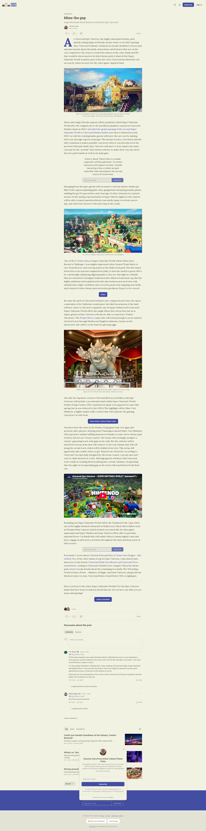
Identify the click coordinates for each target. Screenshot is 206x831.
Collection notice (117, 816)
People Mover (87, 317)
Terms (108, 816)
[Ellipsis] (141, 651)
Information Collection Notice (102, 791)
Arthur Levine (74, 26)
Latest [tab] (72, 729)
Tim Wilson (73, 652)
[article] (103, 740)
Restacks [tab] (78, 632)
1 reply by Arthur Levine (79, 709)
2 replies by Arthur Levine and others (84, 686)
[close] (123, 749)
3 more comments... (71, 718)
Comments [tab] (69, 632)
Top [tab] (66, 729)
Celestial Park (97, 555)
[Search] (175, 5)
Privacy (101, 816)
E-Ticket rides (82, 260)
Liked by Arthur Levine (77, 654)
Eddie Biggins (74, 694)
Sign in (199, 5)
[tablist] (73, 632)
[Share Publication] (179, 5)
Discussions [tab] (80, 729)
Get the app (113, 821)
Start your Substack (97, 821)
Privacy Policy (119, 791)
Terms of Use (113, 789)
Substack (92, 826)
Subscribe (188, 5)
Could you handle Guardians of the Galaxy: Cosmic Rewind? (90, 736)
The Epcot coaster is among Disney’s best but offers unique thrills (88, 741)
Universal (68, 14)
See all (68, 784)
